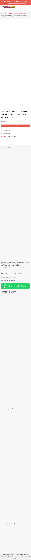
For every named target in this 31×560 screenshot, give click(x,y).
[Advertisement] (15, 36)
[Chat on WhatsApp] (15, 286)
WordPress (10, 557)
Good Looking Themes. (22, 554)
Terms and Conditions (19, 557)
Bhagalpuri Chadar (11, 136)
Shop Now (15, 126)
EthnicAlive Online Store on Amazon (17, 3)
